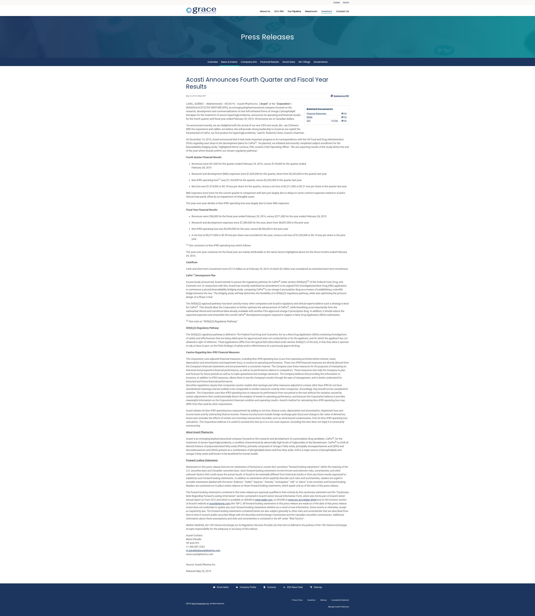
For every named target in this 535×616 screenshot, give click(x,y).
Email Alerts (221, 587)
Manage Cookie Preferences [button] (338, 607)
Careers (336, 2)
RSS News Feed (293, 587)
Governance (321, 62)
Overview (212, 62)
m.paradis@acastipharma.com (203, 550)
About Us (265, 11)
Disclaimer (311, 600)
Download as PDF (341, 96)
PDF (345, 121)
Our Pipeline (294, 11)
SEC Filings (304, 62)
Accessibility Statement (340, 600)
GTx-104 (279, 11)
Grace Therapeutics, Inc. (200, 604)
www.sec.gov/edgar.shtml (302, 499)
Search (346, 2)
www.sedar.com (264, 499)
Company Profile (246, 587)
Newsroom (311, 11)
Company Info (249, 62)
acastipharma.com (219, 503)
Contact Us (342, 11)
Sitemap (316, 587)
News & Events (229, 62)
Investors (326, 11)
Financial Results (269, 62)
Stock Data (288, 62)
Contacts (269, 587)
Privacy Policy (297, 600)
